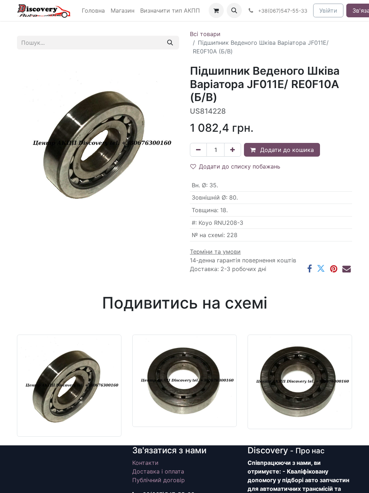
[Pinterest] (333, 269)
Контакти (145, 462)
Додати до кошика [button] (286, 149)
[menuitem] (93, 10)
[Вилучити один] (198, 150)
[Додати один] (232, 150)
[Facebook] (309, 269)
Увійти (328, 10)
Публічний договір (158, 480)
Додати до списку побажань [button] (239, 166)
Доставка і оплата (158, 471)
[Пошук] (170, 42)
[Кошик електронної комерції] (216, 10)
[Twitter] (321, 269)
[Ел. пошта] (346, 269)
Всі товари (205, 34)
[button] (234, 10)
